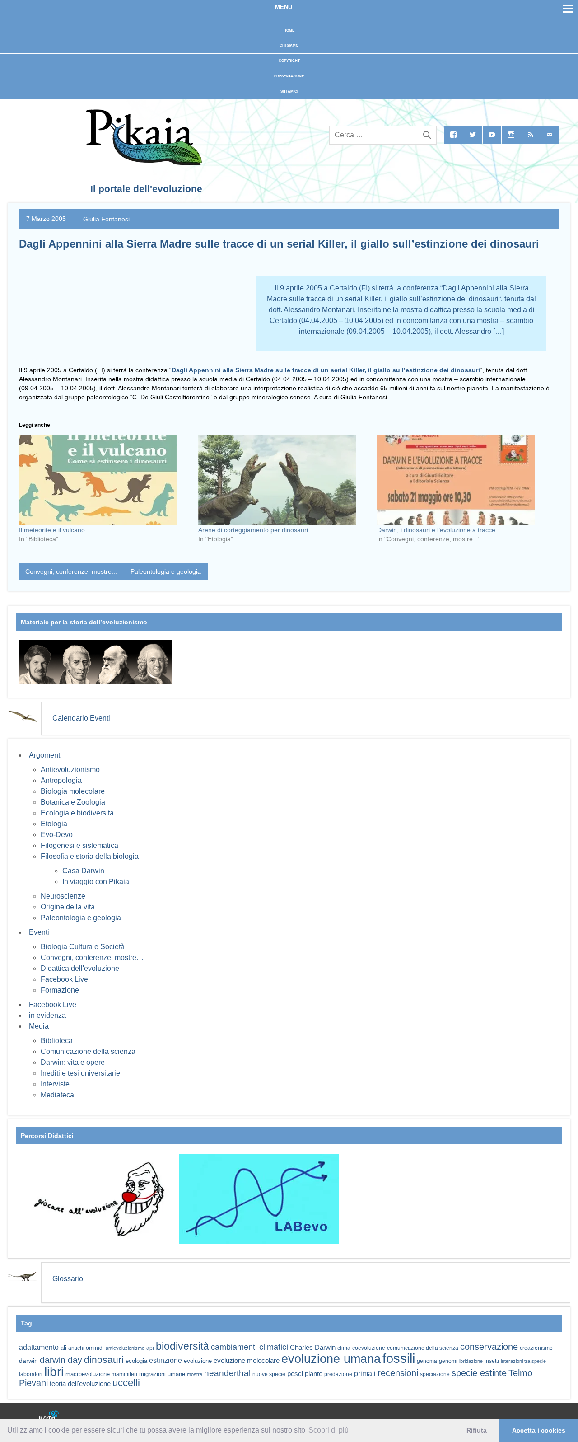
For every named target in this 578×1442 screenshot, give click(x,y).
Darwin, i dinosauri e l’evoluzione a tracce (436, 530)
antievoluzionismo (125, 1348)
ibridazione (471, 1361)
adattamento (39, 1347)
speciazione (435, 1374)
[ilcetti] (49, 1416)
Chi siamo (289, 45)
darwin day (61, 1360)
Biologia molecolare (73, 791)
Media (39, 1026)
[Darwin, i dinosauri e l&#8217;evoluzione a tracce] (462, 480)
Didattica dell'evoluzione (80, 968)
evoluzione (198, 1361)
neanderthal (227, 1373)
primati (365, 1373)
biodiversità (182, 1346)
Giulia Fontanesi (106, 218)
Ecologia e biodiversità (77, 813)
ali (63, 1347)
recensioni (398, 1373)
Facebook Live (64, 979)
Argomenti (45, 755)
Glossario (67, 1279)
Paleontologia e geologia (166, 571)
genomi (448, 1361)
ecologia (136, 1361)
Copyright (289, 61)
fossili (398, 1358)
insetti (492, 1361)
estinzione (165, 1360)
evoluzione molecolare (247, 1360)
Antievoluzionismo (70, 769)
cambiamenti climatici (249, 1347)
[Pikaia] (142, 163)
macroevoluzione (87, 1374)
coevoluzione (368, 1348)
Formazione (60, 990)
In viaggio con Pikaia (95, 881)
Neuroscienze (63, 896)
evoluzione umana (331, 1359)
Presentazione (289, 76)
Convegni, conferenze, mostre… (92, 957)
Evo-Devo (57, 834)
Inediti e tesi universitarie (80, 1073)
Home (289, 30)
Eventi (39, 932)
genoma (427, 1361)
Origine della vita (68, 907)
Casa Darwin (83, 871)
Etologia (54, 824)
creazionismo (536, 1348)
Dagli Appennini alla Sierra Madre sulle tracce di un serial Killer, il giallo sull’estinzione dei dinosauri (326, 370)
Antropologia (61, 780)
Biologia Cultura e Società (83, 946)
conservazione (489, 1347)
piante (313, 1373)
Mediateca (57, 1095)
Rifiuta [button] (476, 1430)
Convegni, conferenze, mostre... (71, 571)
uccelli (126, 1382)
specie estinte (479, 1373)
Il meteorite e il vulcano (52, 530)
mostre (194, 1374)
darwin (28, 1360)
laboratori (30, 1374)
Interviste (55, 1084)
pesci (295, 1373)
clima (343, 1348)
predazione (338, 1374)
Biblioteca (57, 1040)
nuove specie (268, 1374)
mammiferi (124, 1374)
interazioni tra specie (523, 1361)
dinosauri (104, 1359)
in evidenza (47, 1015)
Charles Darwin (313, 1347)
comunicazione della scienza (422, 1348)
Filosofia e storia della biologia (90, 856)
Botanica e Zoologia (73, 802)
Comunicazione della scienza (88, 1051)
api (150, 1348)
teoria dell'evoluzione (80, 1383)
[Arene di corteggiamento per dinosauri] (283, 480)
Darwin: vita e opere (73, 1062)
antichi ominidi (86, 1348)
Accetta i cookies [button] (538, 1430)
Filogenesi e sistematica (79, 845)
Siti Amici (289, 91)
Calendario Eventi (81, 718)
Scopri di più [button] (328, 1430)
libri (54, 1371)
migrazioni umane (162, 1374)
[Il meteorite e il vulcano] (104, 480)
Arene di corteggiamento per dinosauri (253, 530)
